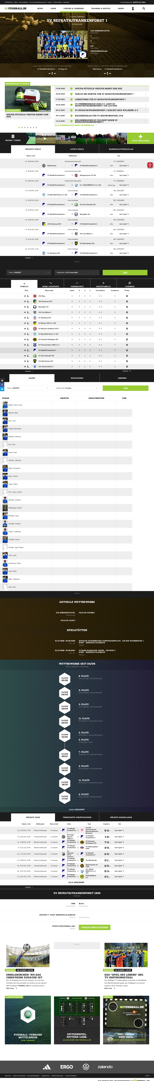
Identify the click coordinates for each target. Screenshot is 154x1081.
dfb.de (16, 2)
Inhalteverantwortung (57, 1075)
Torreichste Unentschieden (77, 817)
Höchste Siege (33, 817)
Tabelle (24, 286)
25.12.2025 (60, 115)
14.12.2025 (60, 121)
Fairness (129, 286)
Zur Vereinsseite (77, 24)
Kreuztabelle (103, 286)
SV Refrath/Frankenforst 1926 (77, 893)
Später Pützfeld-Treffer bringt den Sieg (27, 115)
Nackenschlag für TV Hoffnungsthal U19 (99, 116)
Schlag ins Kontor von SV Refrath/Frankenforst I (104, 94)
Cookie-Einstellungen (71, 1075)
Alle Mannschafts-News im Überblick (74, 125)
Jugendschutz (45, 1075)
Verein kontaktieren (94, 927)
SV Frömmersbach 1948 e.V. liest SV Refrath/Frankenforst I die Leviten (96, 105)
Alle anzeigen (76, 809)
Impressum (8, 1075)
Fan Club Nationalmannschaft (38, 2)
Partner (50, 2)
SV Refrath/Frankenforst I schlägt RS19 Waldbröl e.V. (107, 110)
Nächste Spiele (33, 149)
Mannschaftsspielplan (121, 149)
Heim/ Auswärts (50, 286)
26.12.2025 (60, 110)
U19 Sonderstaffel (100, 31)
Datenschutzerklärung (19, 1075)
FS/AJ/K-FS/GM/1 (87, 612)
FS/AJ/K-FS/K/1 (68, 620)
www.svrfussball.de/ (63, 926)
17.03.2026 (60, 99)
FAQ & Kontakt (58, 2)
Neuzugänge (77, 378)
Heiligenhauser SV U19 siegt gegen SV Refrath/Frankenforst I (96, 121)
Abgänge (122, 378)
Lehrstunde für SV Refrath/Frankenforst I (100, 99)
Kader (32, 378)
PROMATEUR (9, 2)
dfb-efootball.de (24, 2)
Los (125, 273)
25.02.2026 (60, 105)
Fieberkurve (77, 286)
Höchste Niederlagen (121, 817)
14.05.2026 (60, 88)
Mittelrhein (81, 17)
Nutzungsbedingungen (33, 1075)
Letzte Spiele (77, 149)
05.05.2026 (60, 94)
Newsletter (66, 2)
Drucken (125, 371)
